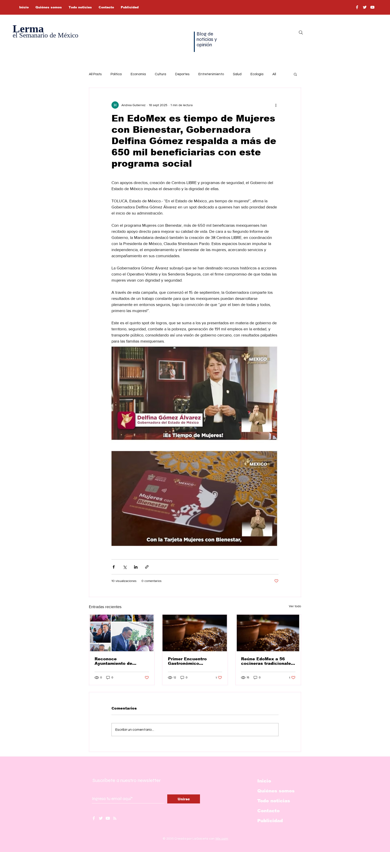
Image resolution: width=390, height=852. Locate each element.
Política (116, 74)
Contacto (268, 810)
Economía (138, 74)
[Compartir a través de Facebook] (113, 567)
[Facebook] (357, 7)
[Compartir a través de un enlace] (147, 567)
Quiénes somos (276, 790)
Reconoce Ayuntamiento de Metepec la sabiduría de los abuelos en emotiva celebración (121, 661)
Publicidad (270, 820)
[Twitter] (364, 7)
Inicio (264, 780)
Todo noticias (273, 800)
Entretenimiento (211, 74)
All (274, 74)
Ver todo (295, 606)
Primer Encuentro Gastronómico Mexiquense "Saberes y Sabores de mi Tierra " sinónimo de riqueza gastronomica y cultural (194, 661)
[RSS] (114, 818)
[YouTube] (372, 7)
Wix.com (221, 838)
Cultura (160, 74)
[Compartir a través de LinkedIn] (136, 567)
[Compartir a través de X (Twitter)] (125, 567)
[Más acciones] (276, 105)
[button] (295, 74)
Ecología (257, 74)
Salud (237, 74)
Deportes (182, 74)
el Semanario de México (45, 35)
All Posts (95, 74)
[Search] (301, 32)
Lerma (28, 29)
